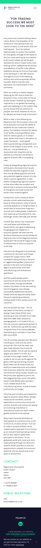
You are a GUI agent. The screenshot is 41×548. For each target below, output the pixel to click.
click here (20, 545)
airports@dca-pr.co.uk (13, 502)
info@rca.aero (11, 486)
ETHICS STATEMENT (28, 534)
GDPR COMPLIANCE (13, 534)
